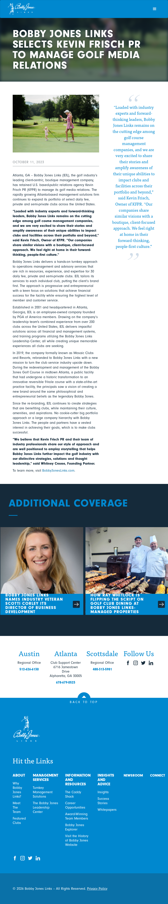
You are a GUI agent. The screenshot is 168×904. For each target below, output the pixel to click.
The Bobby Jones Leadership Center (45, 807)
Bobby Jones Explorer (74, 827)
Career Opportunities (75, 805)
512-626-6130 (29, 669)
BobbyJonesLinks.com (58, 471)
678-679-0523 (65, 682)
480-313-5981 (102, 669)
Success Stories (103, 801)
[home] (78, 9)
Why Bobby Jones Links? (17, 789)
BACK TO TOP (84, 702)
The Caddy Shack (73, 794)
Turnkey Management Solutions (42, 792)
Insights (103, 792)
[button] (155, 9)
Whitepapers (107, 810)
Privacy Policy (97, 889)
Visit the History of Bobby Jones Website (76, 840)
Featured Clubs (19, 820)
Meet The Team (17, 807)
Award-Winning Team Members (76, 816)
